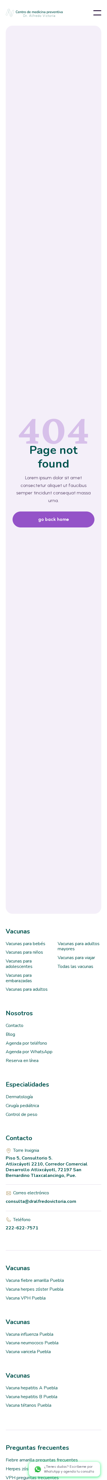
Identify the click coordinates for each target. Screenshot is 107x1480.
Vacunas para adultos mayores (79, 946)
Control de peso (21, 1114)
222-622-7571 (22, 1228)
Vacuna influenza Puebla (29, 1334)
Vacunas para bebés (25, 944)
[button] (97, 13)
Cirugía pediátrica (22, 1106)
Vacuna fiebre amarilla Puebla (35, 1280)
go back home (53, 519)
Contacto (14, 1025)
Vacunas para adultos (27, 989)
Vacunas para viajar (76, 958)
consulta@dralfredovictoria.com (41, 1201)
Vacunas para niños (24, 952)
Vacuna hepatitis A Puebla (32, 1388)
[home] (23, 12)
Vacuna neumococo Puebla (32, 1343)
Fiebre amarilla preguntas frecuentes (42, 1460)
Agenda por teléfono (26, 1043)
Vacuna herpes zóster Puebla (34, 1289)
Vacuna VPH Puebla (26, 1298)
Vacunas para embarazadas (19, 978)
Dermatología (19, 1097)
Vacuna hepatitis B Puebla (31, 1397)
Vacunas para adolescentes (19, 964)
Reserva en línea (22, 1060)
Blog (10, 1034)
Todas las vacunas (75, 966)
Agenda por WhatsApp (29, 1052)
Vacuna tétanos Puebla (28, 1405)
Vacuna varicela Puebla (28, 1352)
